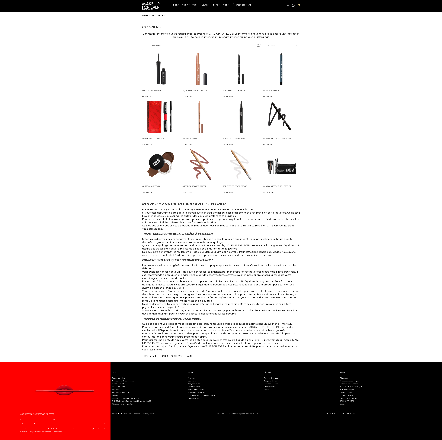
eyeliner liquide (152, 215)
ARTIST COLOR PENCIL (191, 138)
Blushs (115, 395)
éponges (343, 404)
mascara (163, 284)
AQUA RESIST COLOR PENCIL (234, 90)
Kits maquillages (347, 389)
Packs (226, 5)
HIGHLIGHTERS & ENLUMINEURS (126, 398)
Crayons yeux (194, 384)
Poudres (115, 389)
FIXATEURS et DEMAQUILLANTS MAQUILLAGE (131, 401)
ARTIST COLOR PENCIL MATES (194, 186)
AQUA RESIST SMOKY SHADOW (194, 90)
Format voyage (346, 395)
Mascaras (192, 378)
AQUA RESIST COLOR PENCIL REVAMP (277, 138)
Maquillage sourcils (196, 392)
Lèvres (205, 5)
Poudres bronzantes (121, 392)
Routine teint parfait (349, 398)
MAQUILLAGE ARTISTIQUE (351, 387)
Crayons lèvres (270, 381)
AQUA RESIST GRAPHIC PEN (233, 138)
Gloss (266, 389)
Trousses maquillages (349, 381)
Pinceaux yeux (194, 398)
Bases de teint (118, 387)
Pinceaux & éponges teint (123, 404)
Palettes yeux (194, 387)
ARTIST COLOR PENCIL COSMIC (235, 186)
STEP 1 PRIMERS (347, 401)
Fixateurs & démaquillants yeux (201, 395)
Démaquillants (346, 392)
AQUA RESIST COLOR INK (152, 90)
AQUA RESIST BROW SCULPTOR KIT (277, 186)
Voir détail (147, 96)
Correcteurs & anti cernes (123, 381)
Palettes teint (118, 384)
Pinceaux (344, 378)
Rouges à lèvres (271, 378)
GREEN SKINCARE (243, 5)
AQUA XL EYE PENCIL (271, 90)
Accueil (145, 15)
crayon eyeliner (197, 212)
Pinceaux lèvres (271, 387)
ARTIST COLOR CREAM (151, 186)
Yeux (195, 5)
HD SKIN (175, 5)
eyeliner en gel (226, 219)
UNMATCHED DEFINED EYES (153, 138)
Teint (185, 5)
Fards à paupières (196, 389)
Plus (215, 5)
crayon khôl (173, 307)
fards (222, 274)
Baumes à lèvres (271, 384)
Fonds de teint (118, 378)
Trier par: (259, 46)
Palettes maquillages (349, 384)
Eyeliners (161, 15)
